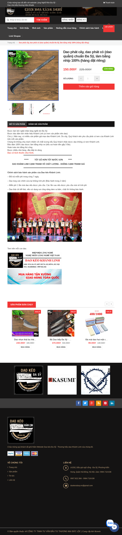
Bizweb (98, 531)
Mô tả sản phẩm (17, 124)
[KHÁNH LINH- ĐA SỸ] (20, 430)
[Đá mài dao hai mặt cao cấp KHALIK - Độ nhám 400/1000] (96, 323)
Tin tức (11, 476)
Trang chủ (13, 467)
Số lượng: (68, 79)
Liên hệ (12, 480)
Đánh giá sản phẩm (38, 124)
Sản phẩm (13, 472)
